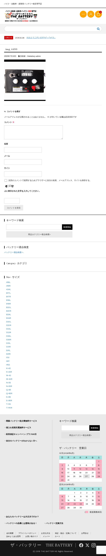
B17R (8, 296)
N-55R (9, 386)
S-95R (9, 400)
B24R (8, 318)
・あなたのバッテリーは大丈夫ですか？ (21, 516)
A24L (8, 289)
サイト (7, 168)
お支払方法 (45, 533)
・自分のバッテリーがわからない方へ (20, 441)
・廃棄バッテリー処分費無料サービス (20, 421)
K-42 (8, 368)
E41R (8, 354)
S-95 (8, 397)
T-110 (8, 404)
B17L (8, 293)
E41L (8, 350)
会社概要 (10, 533)
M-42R (9, 379)
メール (7, 156)
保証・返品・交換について (65, 533)
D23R (8, 332)
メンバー (46, 536)
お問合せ (84, 533)
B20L (8, 307)
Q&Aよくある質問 (13, 536)
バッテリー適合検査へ (13, 252)
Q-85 (8, 390)
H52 (8, 365)
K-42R (9, 372)
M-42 (8, 375)
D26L (8, 336)
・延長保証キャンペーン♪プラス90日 (20, 434)
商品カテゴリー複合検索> (39, 234)
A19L (8, 282)
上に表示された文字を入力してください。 (22, 191)
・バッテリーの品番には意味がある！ (20, 523)
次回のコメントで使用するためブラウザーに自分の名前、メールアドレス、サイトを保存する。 (50, 180)
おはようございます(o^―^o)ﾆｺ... (40, 37)
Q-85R (9, 393)
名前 (6, 144)
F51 (7, 357)
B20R (8, 311)
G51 (7, 361)
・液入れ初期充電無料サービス (17, 427)
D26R (8, 339)
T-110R (9, 408)
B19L (8, 300)
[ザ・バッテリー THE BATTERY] (21, 16)
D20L (8, 322)
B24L (8, 314)
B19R (8, 304)
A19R (8, 286)
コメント (9, 122)
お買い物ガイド (31, 536)
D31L (8, 343)
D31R (8, 347)
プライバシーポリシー (27, 533)
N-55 (8, 382)
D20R (8, 325)
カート (57, 536)
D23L (8, 329)
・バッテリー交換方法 (53, 523)
